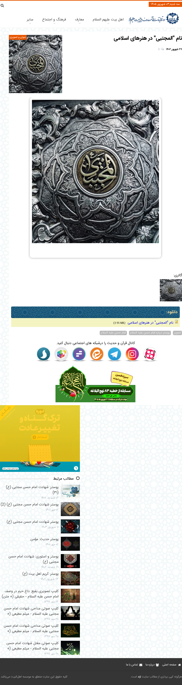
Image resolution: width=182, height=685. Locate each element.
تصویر (177, 333)
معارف (79, 20)
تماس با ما (132, 665)
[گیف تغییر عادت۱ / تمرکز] (40, 471)
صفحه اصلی (169, 665)
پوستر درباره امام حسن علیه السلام (150, 333)
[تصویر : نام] (35, 64)
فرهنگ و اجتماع (54, 20)
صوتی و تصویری (18, 37)
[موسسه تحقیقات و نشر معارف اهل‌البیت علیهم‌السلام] (154, 24)
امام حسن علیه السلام (113, 333)
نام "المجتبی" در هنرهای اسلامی (150, 323)
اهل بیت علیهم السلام (108, 20)
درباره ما (150, 665)
